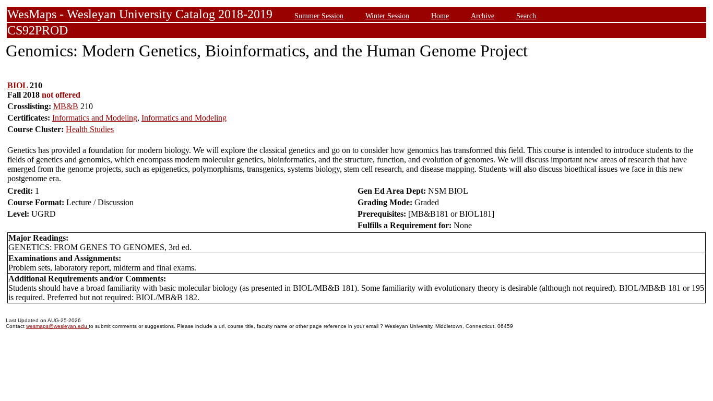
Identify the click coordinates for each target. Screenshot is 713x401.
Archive (482, 15)
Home (440, 15)
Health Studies (90, 129)
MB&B (65, 106)
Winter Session (387, 15)
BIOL (17, 85)
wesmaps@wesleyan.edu (57, 326)
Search (526, 15)
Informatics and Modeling (94, 117)
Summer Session (318, 15)
